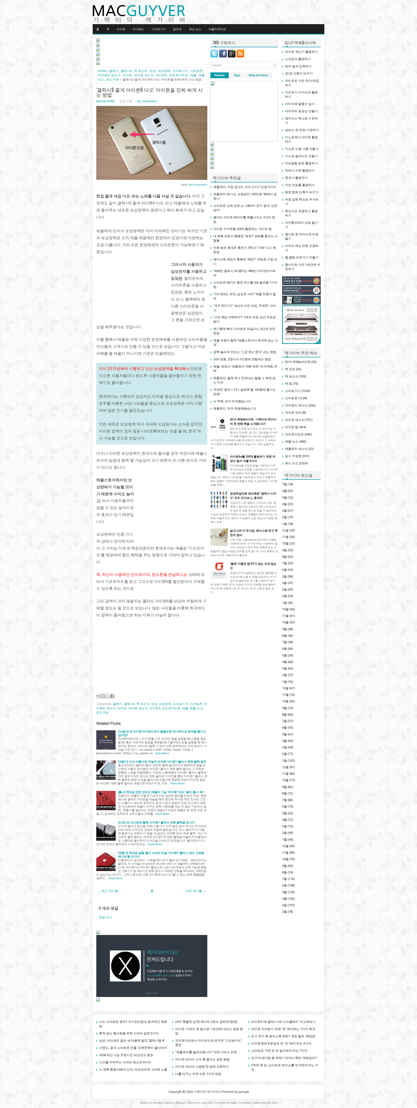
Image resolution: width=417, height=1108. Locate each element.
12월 (285, 530)
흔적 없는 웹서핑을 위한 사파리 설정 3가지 (129, 1033)
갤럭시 (113, 71)
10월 (285, 543)
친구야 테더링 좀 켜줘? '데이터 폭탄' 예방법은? (284, 1058)
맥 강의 (290, 369)
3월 (284, 510)
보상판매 (164, 71)
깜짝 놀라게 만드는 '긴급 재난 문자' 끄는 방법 (244, 352)
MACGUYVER (105, 101)
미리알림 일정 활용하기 (301, 163)
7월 (284, 484)
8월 (284, 556)
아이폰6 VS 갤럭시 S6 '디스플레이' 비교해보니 (283, 1022)
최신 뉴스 (195, 29)
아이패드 (138, 29)
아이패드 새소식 (109, 75)
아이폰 (121, 29)
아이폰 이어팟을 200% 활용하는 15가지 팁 (242, 229)
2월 (284, 517)
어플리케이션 (217, 29)
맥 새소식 (140, 71)
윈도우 (177, 29)
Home (102, 71)
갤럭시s (126, 71)
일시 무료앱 (293, 456)
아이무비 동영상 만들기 (301, 111)
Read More (162, 753)
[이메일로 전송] (98, 696)
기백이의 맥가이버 (206, 1092)
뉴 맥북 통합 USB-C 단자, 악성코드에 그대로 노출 (133, 1069)
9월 (284, 550)
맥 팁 (288, 383)
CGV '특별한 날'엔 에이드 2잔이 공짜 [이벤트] (206, 1022)
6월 (284, 491)
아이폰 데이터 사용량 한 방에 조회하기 (202, 1066)
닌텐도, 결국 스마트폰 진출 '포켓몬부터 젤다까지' (133, 1048)
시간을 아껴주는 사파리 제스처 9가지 (125, 1062)
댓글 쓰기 (105, 917)
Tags (237, 75)
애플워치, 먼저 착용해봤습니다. (235, 408)
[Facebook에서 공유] (112, 696)
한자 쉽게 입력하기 (298, 66)
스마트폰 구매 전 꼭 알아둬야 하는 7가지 (279, 1050)
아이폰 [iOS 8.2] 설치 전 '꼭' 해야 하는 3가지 (281, 1043)
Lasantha (206, 1102)
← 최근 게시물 (108, 891)
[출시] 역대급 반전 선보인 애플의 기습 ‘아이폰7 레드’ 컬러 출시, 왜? (161, 792)
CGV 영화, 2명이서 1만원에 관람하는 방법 (242, 359)
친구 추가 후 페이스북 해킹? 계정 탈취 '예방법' (283, 1036)
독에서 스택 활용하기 (300, 170)
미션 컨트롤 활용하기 (300, 185)
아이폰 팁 (291, 427)
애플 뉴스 (196, 708)
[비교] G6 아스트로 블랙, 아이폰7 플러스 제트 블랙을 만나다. (156, 822)
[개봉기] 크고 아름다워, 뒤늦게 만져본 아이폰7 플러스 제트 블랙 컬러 (162, 761)
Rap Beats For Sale (265, 1102)
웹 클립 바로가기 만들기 (302, 257)
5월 (284, 497)
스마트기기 (158, 29)
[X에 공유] (107, 696)
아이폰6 (161, 75)
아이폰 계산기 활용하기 (301, 52)
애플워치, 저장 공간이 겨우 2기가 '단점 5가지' (245, 187)
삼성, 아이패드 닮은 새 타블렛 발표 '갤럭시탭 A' (132, 1040)
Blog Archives (258, 75)
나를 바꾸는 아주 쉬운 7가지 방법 (198, 1074)
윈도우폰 (112, 79)
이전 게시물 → (196, 891)
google (244, 1092)
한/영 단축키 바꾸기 (299, 73)
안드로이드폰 (178, 75)
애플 (193, 75)
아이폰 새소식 (144, 75)
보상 (152, 71)
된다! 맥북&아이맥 (298, 362)
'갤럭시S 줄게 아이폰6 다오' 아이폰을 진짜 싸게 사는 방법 (149, 92)
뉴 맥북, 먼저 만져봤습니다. (232, 401)
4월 (284, 504)
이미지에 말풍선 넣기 (300, 104)
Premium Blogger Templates (232, 1102)
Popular (219, 75)
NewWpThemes (163, 1102)
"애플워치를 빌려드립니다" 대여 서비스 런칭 (206, 1052)
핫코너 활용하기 (296, 178)
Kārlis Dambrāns (197, 184)
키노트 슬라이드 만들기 (301, 156)
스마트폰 (196, 71)
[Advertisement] (132, 291)
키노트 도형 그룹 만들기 (302, 149)
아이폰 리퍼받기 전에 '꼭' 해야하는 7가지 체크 (283, 1029)
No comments (147, 101)
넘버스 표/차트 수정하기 (302, 130)
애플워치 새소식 (296, 449)
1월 (284, 524)
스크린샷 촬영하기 (298, 59)
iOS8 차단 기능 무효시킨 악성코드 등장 (126, 1055)
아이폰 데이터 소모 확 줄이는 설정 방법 (202, 1059)
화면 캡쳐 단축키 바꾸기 (302, 192)
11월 (285, 537)
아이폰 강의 (293, 412)
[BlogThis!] (103, 696)
